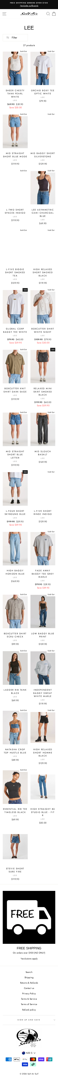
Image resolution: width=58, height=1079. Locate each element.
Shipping (29, 977)
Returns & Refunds (29, 982)
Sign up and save (29, 1020)
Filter (14, 37)
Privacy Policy (29, 993)
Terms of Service (29, 1004)
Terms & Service (29, 998)
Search (29, 972)
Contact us (29, 988)
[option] (29, 4)
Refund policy (29, 1009)
